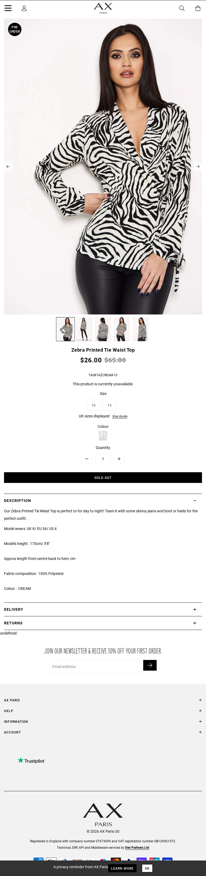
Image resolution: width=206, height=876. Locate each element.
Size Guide (119, 416)
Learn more (122, 868)
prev (8, 167)
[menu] (8, 9)
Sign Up (150, 665)
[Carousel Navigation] (103, 167)
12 (110, 405)
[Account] (24, 8)
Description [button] (17, 500)
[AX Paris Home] (103, 8)
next (198, 167)
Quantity (103, 447)
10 (93, 405)
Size (103, 393)
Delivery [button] (13, 609)
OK (147, 868)
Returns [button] (13, 622)
